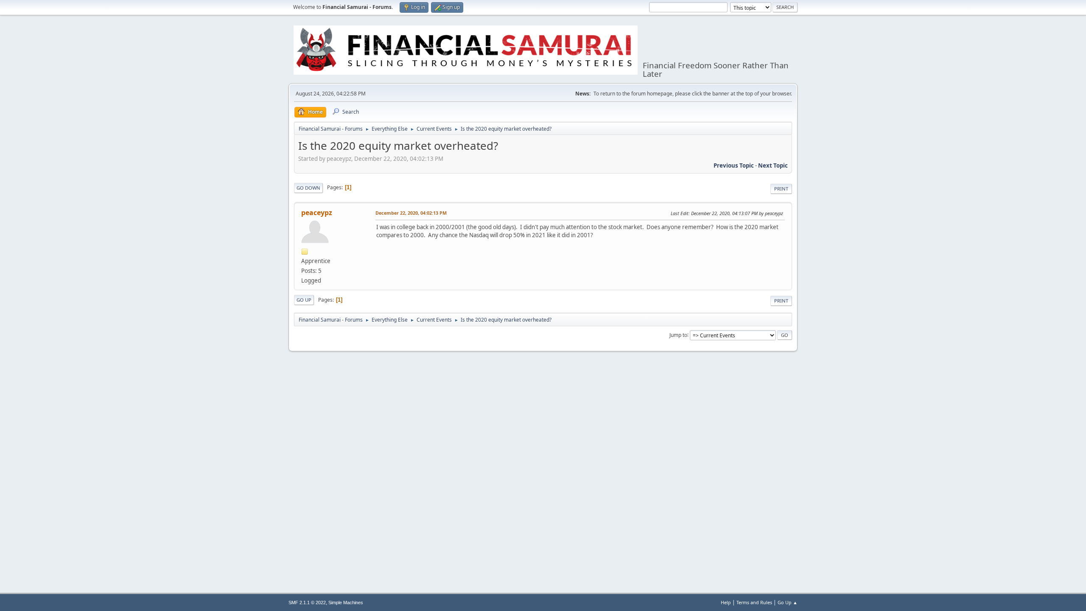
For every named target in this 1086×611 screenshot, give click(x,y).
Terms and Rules (754, 602)
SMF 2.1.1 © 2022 (307, 602)
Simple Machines (345, 602)
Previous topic (734, 165)
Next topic (773, 165)
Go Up (304, 300)
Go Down (308, 188)
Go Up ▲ (788, 602)
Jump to (678, 334)
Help (726, 602)
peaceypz (316, 212)
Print (781, 188)
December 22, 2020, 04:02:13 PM (411, 213)
